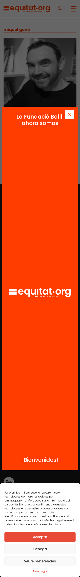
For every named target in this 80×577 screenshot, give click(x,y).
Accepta (40, 537)
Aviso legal (40, 571)
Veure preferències (40, 561)
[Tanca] (69, 114)
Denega (40, 549)
